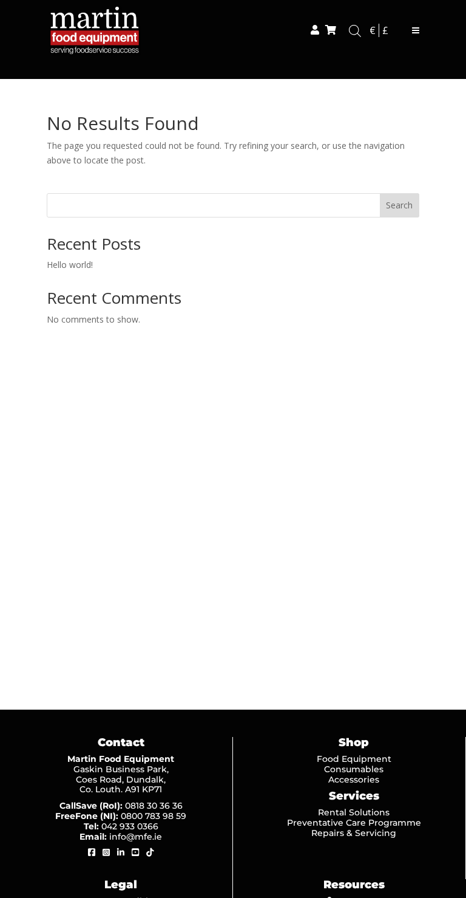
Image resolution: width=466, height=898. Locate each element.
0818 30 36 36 (154, 805)
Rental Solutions (354, 812)
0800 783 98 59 (153, 816)
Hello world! (70, 264)
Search (399, 205)
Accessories (353, 779)
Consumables (353, 769)
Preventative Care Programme (354, 822)
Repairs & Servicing (353, 833)
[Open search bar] (355, 30)
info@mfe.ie (135, 836)
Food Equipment (354, 758)
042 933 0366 (129, 826)
